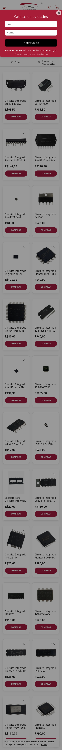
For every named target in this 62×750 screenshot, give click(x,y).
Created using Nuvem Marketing (31, 54)
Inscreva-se (31, 43)
